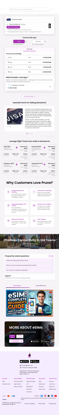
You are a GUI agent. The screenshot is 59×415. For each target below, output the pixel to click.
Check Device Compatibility (15, 341)
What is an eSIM (20, 336)
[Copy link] (10, 126)
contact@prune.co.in (27, 365)
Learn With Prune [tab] (41, 285)
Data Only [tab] (29, 49)
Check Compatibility (14, 27)
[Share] (8, 126)
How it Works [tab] (17, 285)
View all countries (28, 96)
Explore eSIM (12, 336)
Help (52, 256)
